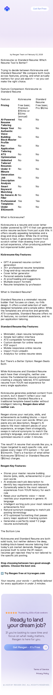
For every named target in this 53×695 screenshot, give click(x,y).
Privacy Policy (42, 673)
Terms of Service (41, 669)
